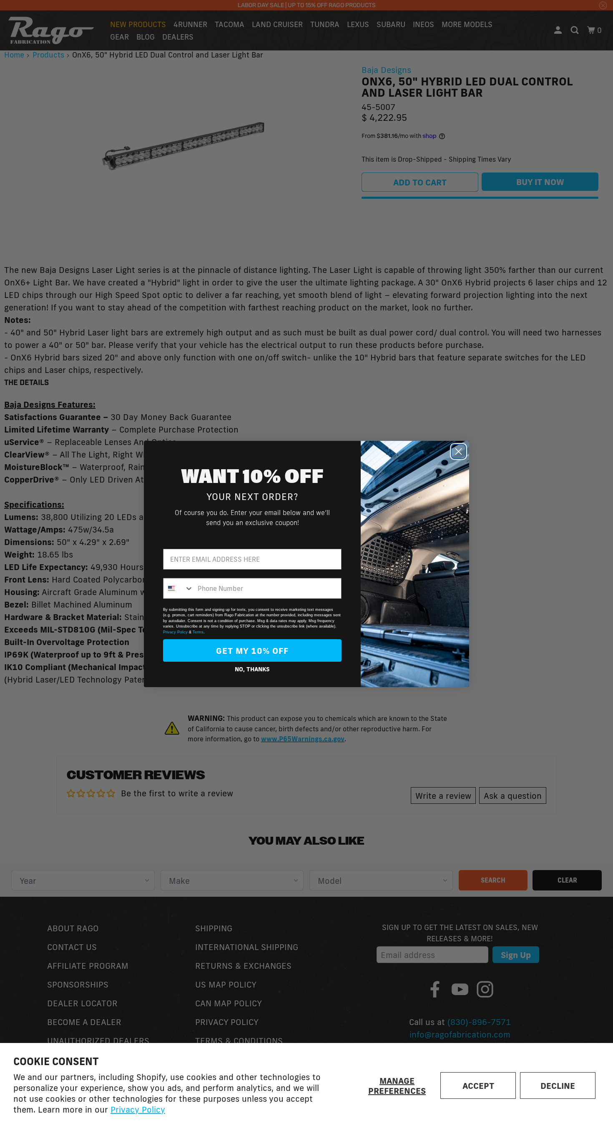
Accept (478, 1085)
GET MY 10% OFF (252, 650)
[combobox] (178, 588)
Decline (557, 1085)
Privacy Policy (138, 1109)
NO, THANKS (252, 669)
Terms (198, 632)
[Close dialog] (458, 451)
